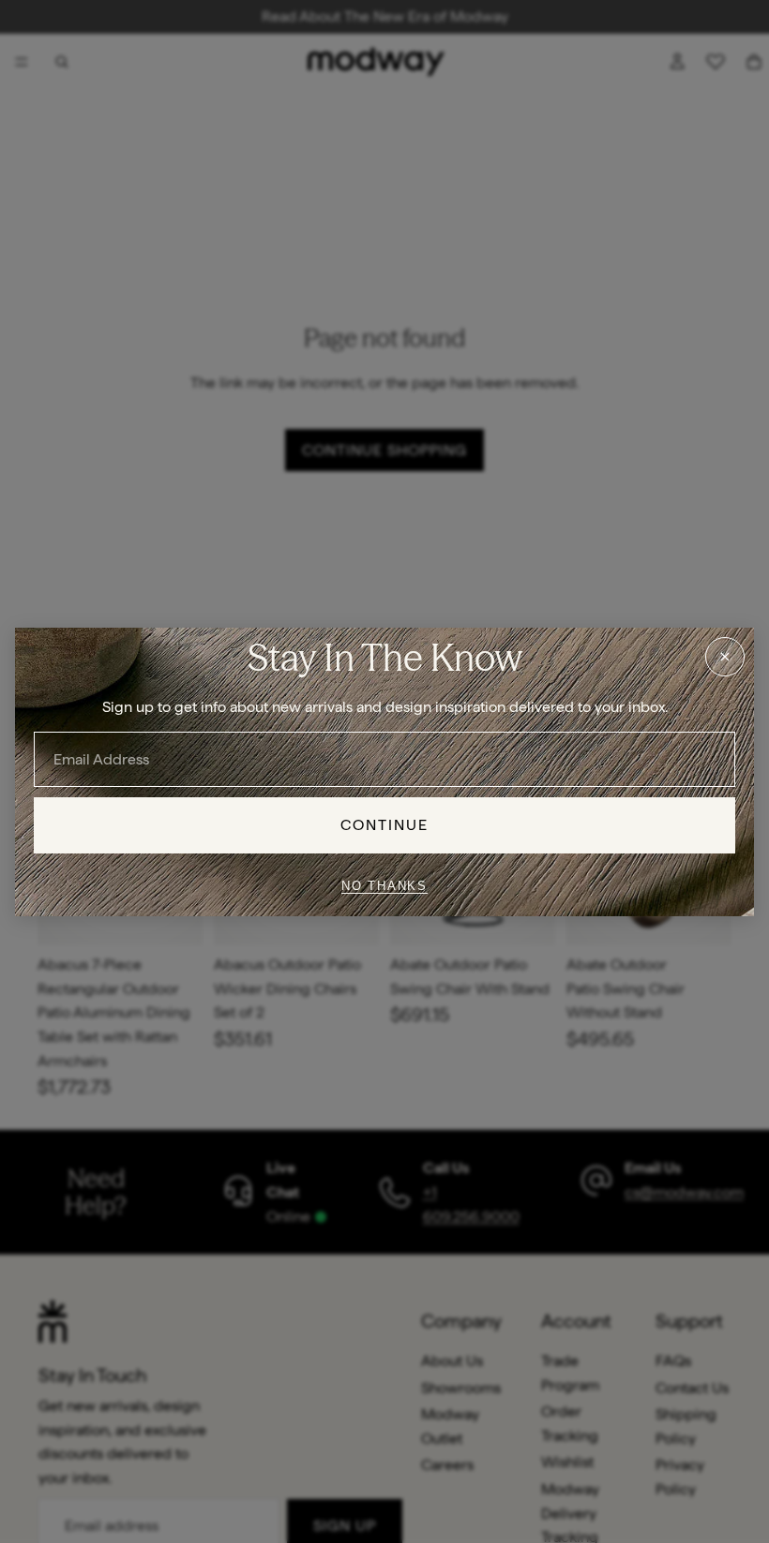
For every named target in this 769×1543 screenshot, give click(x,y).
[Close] (725, 656)
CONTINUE (385, 825)
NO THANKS (384, 886)
